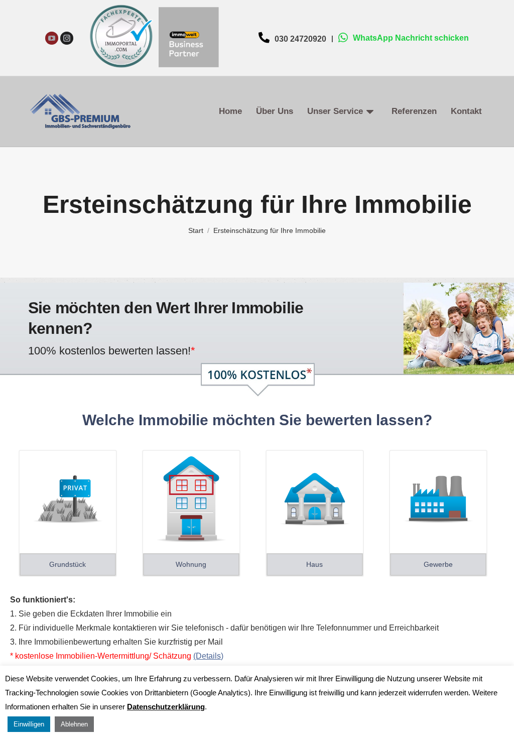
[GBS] (189, 71)
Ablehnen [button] (74, 724)
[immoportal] (121, 71)
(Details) (208, 656)
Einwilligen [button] (29, 724)
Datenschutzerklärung (166, 706)
